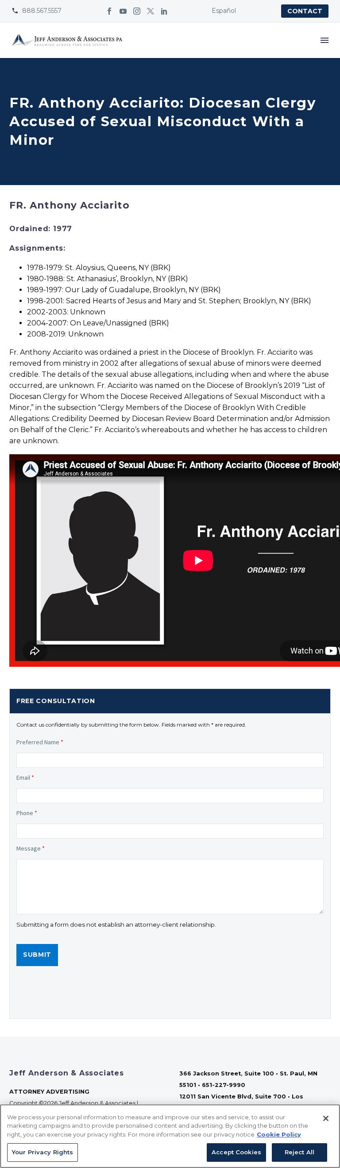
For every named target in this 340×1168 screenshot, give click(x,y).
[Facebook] (109, 11)
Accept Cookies (236, 1152)
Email (25, 777)
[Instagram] (136, 11)
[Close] (326, 1118)
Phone (26, 813)
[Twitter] (150, 11)
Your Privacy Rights (42, 1152)
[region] (170, 1136)
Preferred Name (39, 742)
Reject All (299, 1152)
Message (30, 848)
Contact (304, 11)
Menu (324, 40)
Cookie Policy (279, 1134)
